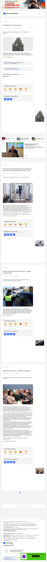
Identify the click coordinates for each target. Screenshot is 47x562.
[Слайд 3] (23, 158)
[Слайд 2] (22, 158)
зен (10, 76)
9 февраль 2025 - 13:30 (6, 373)
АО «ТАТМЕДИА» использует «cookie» (10, 557)
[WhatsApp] (14, 234)
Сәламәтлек (6, 165)
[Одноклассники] (8, 99)
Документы (19, 506)
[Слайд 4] (24, 158)
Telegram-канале (9, 63)
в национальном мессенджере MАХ (12, 69)
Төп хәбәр (6, 367)
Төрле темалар (27, 506)
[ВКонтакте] (5, 99)
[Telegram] (11, 99)
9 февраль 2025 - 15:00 (6, 173)
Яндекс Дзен (36, 556)
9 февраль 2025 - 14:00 (6, 275)
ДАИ (5, 267)
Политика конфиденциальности (9, 559)
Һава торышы (7, 21)
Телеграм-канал (22, 74)
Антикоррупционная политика (9, 556)
